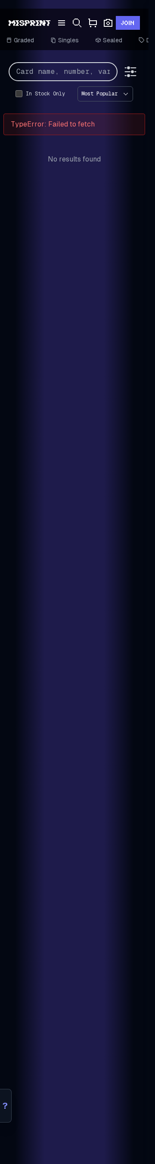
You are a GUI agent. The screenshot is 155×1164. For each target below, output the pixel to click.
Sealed (112, 40)
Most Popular (99, 93)
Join (128, 23)
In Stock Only (45, 93)
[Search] (77, 23)
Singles (68, 40)
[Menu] (61, 23)
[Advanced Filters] (130, 71)
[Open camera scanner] (108, 23)
